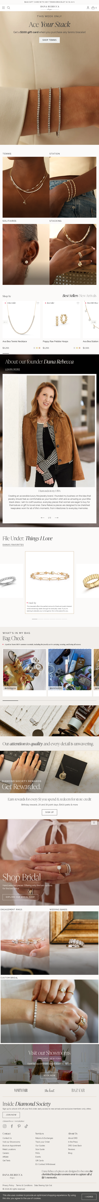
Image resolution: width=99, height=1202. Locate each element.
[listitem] (49, 448)
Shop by (7, 296)
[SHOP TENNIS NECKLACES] (26, 187)
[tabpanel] (49, 1070)
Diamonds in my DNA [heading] (49, 490)
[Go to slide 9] (56, 353)
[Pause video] (94, 822)
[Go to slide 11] (68, 353)
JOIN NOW (11, 1115)
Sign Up (49, 812)
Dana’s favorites (13, 545)
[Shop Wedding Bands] (57, 943)
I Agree (89, 1197)
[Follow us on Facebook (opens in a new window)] (12, 1126)
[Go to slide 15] (93, 353)
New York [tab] (55, 1059)
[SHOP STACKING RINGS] (73, 254)
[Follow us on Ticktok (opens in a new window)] (26, 1126)
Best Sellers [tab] (70, 295)
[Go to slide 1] (6, 353)
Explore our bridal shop (20, 897)
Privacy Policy (8, 1185)
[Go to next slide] (93, 322)
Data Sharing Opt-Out (43, 1185)
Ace (49, 24)
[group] (21, 325)
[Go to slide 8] (49, 353)
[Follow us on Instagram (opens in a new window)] (5, 1126)
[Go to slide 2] (12, 353)
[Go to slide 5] (31, 353)
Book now (49, 1075)
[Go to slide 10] (62, 353)
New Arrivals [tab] (87, 295)
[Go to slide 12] (74, 353)
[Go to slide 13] (81, 353)
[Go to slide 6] (37, 353)
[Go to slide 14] (87, 353)
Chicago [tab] (43, 1059)
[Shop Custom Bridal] (8, 1011)
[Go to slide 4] (24, 353)
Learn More (12, 369)
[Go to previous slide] (5, 322)
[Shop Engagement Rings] (8, 943)
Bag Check (13, 638)
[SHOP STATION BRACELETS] (73, 187)
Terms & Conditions (24, 1185)
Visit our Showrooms (49, 1052)
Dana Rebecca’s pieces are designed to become (67, 1174)
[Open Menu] (3, 8)
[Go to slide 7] (43, 353)
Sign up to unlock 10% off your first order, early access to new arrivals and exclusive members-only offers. (47, 1109)
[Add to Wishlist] (38, 303)
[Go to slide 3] (18, 353)
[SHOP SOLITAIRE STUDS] (26, 254)
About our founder (39, 361)
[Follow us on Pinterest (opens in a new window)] (19, 1126)
